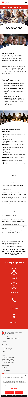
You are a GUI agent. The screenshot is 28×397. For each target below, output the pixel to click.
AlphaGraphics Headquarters (13, 338)
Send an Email (6, 346)
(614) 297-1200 (14, 308)
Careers (24, 395)
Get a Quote (6, 395)
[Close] (25, 375)
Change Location (10, 336)
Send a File (15, 395)
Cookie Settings (14, 388)
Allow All (19, 392)
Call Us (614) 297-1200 (8, 344)
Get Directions (14, 323)
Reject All (9, 392)
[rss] (3, 373)
